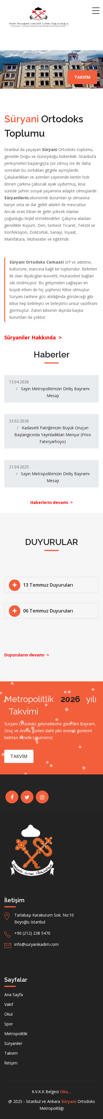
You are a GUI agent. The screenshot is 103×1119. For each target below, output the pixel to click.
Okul (8, 1014)
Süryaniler (13, 1043)
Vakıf (8, 1004)
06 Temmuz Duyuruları (48, 611)
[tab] (51, 585)
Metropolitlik (15, 1033)
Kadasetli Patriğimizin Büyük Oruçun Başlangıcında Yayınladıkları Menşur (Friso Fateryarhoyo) (52, 434)
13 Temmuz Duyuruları (48, 585)
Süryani (68, 1101)
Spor (8, 1024)
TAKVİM (82, 77)
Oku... (66, 1091)
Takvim (11, 1053)
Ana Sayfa (13, 994)
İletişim (10, 1063)
